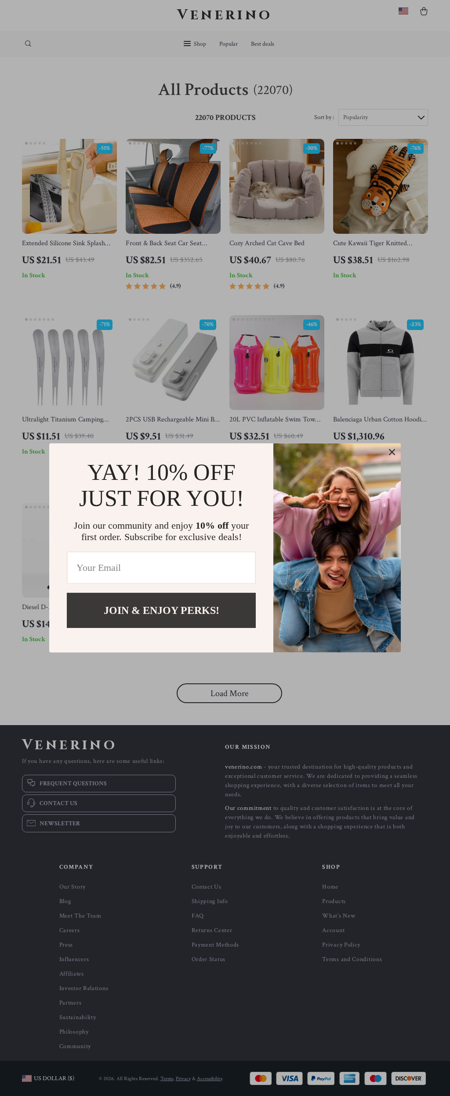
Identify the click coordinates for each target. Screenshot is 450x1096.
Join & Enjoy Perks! (161, 610)
